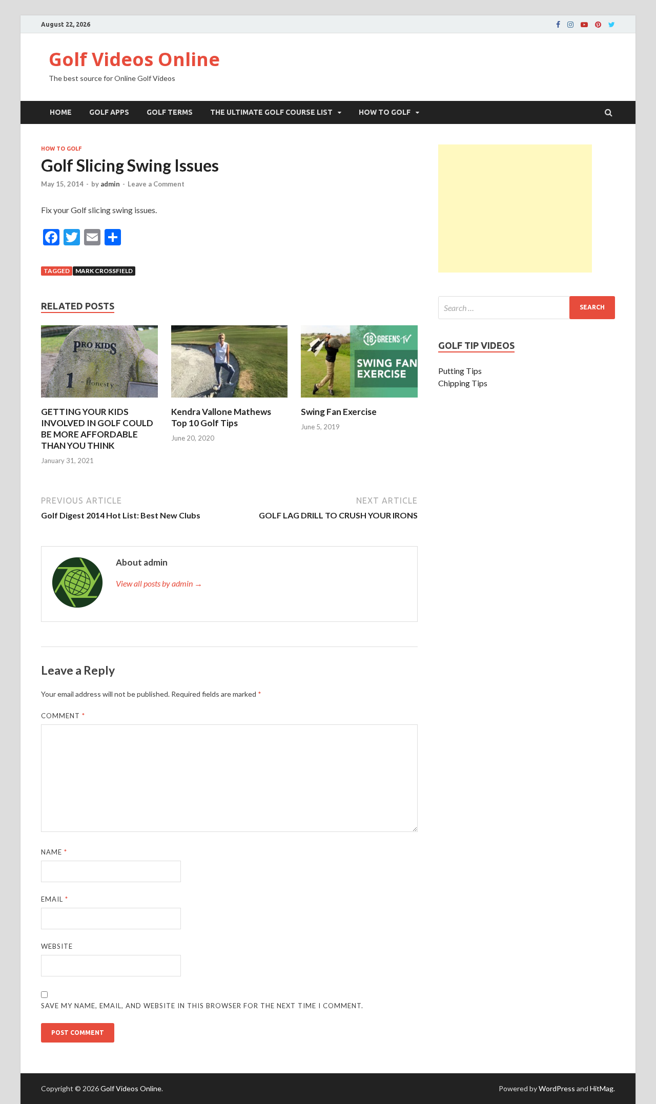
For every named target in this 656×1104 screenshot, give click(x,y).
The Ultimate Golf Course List (271, 112)
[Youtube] (584, 24)
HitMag (601, 1088)
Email (54, 899)
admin (110, 184)
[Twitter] (612, 24)
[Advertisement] (515, 208)
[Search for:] (526, 307)
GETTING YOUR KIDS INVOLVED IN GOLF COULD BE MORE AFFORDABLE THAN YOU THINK (97, 428)
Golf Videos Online (134, 59)
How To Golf (385, 112)
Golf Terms (170, 112)
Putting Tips (460, 371)
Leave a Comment (156, 184)
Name (54, 852)
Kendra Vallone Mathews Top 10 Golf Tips (221, 417)
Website (57, 946)
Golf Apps (109, 112)
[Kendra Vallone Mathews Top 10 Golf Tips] (229, 400)
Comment (63, 716)
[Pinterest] (598, 24)
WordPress (557, 1088)
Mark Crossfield (104, 271)
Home (61, 112)
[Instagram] (570, 24)
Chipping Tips (462, 383)
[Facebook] (558, 24)
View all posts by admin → (159, 583)
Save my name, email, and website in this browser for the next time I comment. (202, 1006)
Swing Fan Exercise (339, 411)
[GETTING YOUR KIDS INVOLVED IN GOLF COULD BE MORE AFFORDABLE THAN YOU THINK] (99, 400)
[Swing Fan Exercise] (359, 400)
